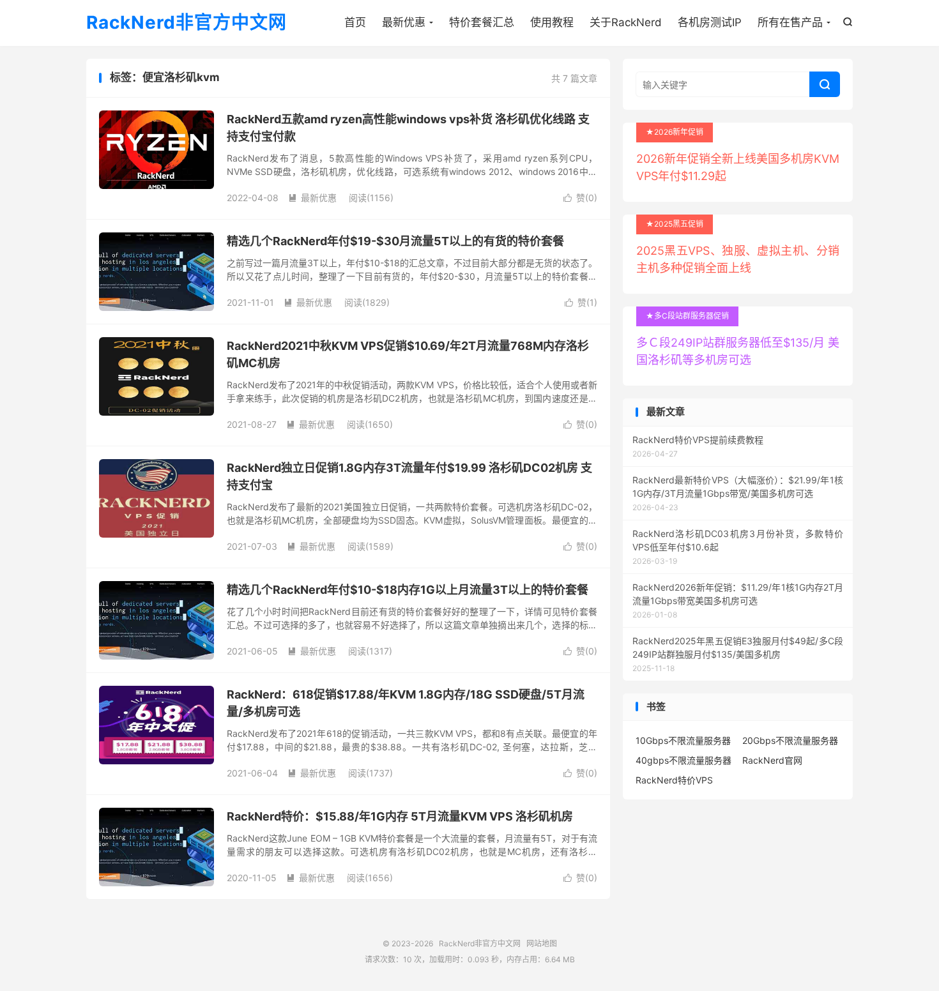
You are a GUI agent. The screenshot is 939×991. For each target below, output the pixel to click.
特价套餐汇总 (481, 22)
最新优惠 (403, 22)
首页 (355, 22)
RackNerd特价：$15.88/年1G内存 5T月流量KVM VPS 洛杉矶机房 (400, 816)
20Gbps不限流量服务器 (790, 740)
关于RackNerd (626, 22)
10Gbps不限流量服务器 (683, 740)
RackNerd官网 (772, 760)
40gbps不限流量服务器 (683, 760)
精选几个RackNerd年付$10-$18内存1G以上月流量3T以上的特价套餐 (407, 589)
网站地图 (541, 943)
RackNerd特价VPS (674, 780)
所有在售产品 (790, 22)
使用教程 (552, 22)
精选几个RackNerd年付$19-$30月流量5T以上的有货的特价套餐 (395, 241)
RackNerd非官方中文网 (186, 23)
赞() (580, 197)
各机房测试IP (710, 22)
